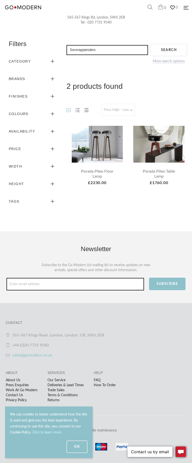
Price (15, 149)
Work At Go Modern (22, 390)
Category (20, 61)
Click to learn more (46, 432)
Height (16, 184)
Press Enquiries (17, 385)
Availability (22, 131)
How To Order (105, 385)
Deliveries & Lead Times (66, 385)
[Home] (23, 12)
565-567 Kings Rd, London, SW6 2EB (96, 17)
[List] (78, 110)
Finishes (18, 96)
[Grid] (68, 110)
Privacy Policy (16, 400)
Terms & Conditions (63, 395)
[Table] (86, 110)
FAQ (97, 380)
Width (15, 166)
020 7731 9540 (100, 22)
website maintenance (100, 430)
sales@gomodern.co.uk (32, 355)
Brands (17, 79)
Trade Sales (56, 390)
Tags (14, 201)
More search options (169, 61)
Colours (18, 114)
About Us (13, 380)
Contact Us (14, 395)
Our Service (57, 380)
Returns (54, 400)
